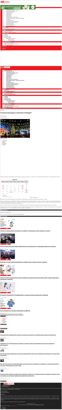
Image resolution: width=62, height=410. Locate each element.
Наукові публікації (10, 9)
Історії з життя (11, 40)
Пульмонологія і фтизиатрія (12, 21)
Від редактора (7, 36)
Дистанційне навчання (9, 28)
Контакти (4, 46)
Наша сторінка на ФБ (4, 392)
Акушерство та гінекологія (12, 10)
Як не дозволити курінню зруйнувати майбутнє (15, 310)
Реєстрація (2, 394)
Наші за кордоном (8, 31)
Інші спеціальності (10, 24)
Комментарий (3, 316)
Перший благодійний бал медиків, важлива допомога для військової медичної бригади (28, 335)
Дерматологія (9, 12)
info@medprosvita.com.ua (39, 404)
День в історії (11, 39)
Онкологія (8, 19)
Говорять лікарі (7, 37)
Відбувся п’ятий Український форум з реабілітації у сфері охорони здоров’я (23, 262)
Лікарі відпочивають (10, 38)
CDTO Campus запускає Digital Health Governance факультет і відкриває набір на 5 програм (28, 246)
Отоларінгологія (10, 20)
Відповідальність (5, 386)
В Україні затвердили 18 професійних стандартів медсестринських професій (24, 295)
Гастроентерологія (10, 11)
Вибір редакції (3, 228)
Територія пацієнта (6, 41)
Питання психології (10, 25)
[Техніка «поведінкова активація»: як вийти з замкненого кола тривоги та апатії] (7, 227)
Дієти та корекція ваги (9, 42)
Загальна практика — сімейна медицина (15, 18)
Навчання (6, 27)
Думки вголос (5, 33)
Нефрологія (8, 16)
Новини (4, 26)
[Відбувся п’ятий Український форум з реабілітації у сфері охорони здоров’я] (7, 258)
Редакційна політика (6, 385)
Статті (3, 7)
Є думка (6, 35)
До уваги (4, 30)
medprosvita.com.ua (13, 405)
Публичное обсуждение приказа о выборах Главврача (11, 314)
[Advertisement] (31, 59)
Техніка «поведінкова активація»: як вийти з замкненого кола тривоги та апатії (25, 231)
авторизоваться (21, 214)
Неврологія (8, 15)
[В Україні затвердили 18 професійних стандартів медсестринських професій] (7, 291)
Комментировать (3, 116)
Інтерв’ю (6, 34)
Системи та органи (8, 45)
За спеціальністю (8, 8)
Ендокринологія (10, 23)
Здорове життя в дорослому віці (11, 43)
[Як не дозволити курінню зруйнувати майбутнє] (7, 307)
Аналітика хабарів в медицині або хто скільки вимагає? (11, 315)
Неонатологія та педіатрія (12, 17)
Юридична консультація (9, 32)
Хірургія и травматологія (11, 22)
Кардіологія (8, 14)
